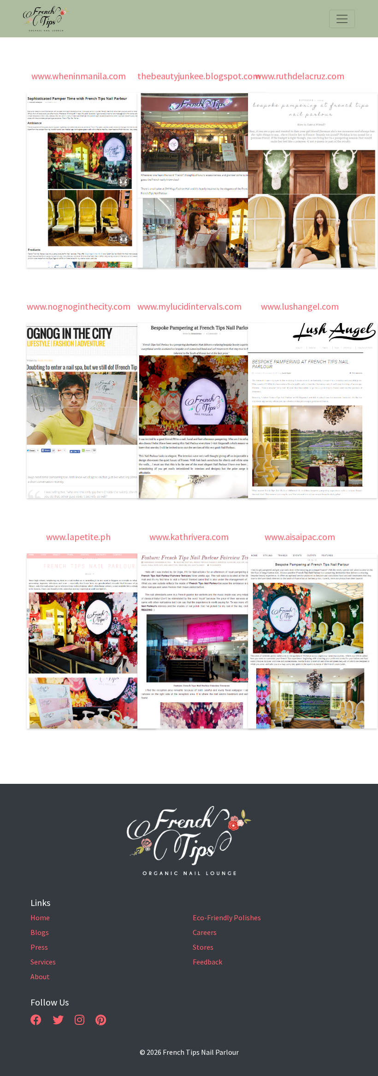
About (40, 976)
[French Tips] (189, 840)
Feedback (207, 961)
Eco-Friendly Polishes (227, 917)
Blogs (39, 932)
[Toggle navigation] (342, 19)
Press (39, 947)
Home (40, 917)
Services (43, 961)
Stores (203, 947)
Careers (205, 932)
